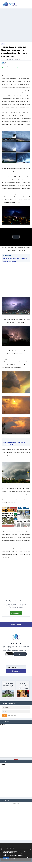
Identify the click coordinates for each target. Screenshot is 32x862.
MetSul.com (8, 63)
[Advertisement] (16, 25)
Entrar (4, 715)
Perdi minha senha (12, 715)
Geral (3, 44)
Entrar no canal (17, 613)
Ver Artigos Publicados (21, 654)
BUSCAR (17, 671)
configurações (19, 855)
